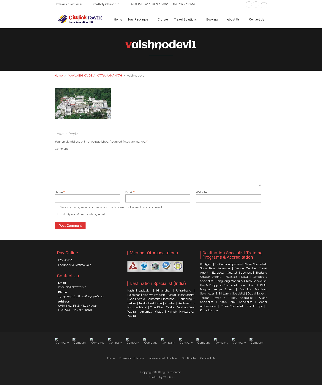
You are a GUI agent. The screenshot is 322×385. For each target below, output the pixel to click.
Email (130, 192)
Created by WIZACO (161, 377)
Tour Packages (138, 19)
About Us (233, 19)
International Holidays (163, 358)
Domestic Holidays (131, 358)
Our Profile (189, 358)
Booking (212, 19)
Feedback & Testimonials (74, 265)
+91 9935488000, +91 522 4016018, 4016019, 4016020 (162, 4)
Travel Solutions (185, 19)
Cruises (163, 19)
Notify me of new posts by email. (84, 214)
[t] (256, 4)
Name (60, 192)
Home (118, 19)
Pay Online (65, 260)
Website (201, 192)
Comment (61, 148)
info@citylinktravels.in (106, 4)
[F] (249, 4)
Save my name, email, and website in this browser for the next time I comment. (111, 207)
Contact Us (256, 19)
